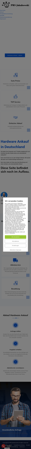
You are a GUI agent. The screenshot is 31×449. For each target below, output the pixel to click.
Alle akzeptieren (15, 237)
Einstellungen (15, 245)
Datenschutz (13, 250)
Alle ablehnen (15, 241)
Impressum (18, 250)
